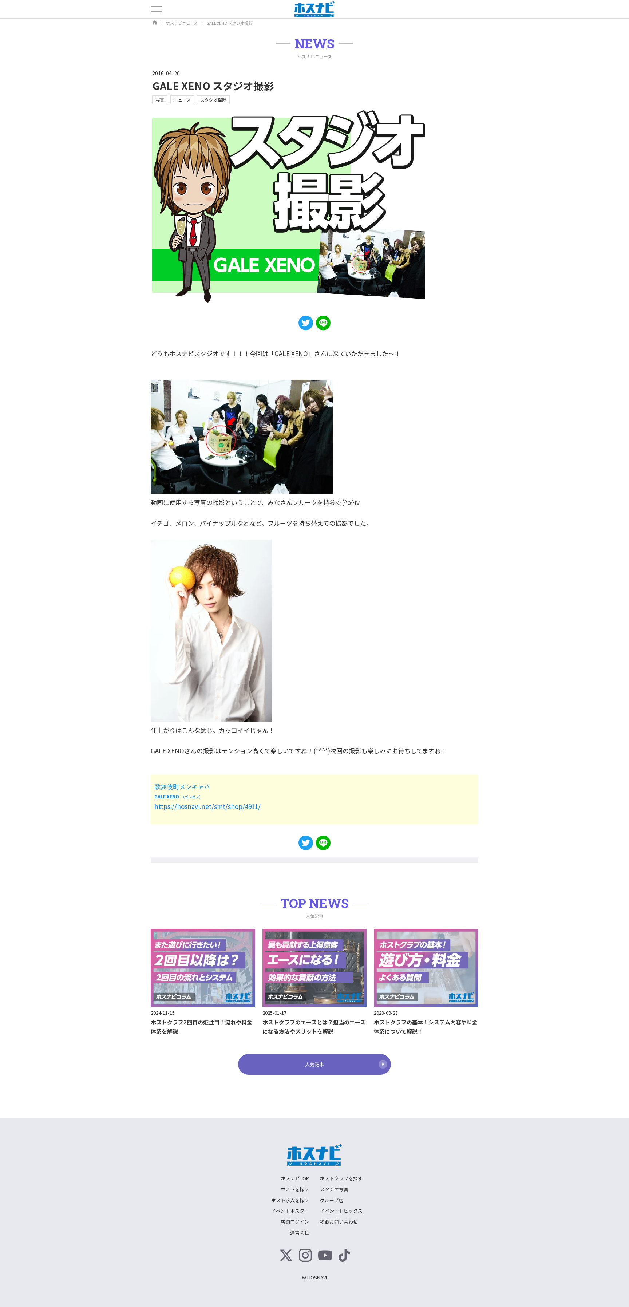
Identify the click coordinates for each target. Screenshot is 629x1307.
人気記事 (314, 1064)
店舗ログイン (295, 1221)
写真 (159, 99)
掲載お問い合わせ (339, 1221)
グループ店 (331, 1200)
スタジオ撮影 (213, 99)
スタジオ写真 (334, 1189)
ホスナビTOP (295, 1178)
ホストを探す (295, 1189)
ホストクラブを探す (341, 1178)
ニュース (182, 99)
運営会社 (299, 1232)
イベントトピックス (341, 1210)
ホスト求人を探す (290, 1200)
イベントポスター (290, 1210)
